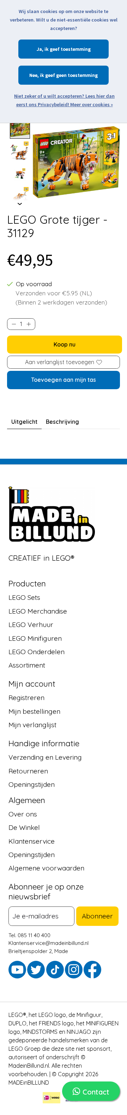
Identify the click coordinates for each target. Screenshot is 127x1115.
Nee (33, 75)
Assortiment (26, 665)
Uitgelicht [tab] (24, 421)
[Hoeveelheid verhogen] (28, 324)
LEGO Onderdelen (36, 651)
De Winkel (24, 827)
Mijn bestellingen (34, 711)
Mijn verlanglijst (32, 725)
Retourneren (28, 770)
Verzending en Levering (45, 757)
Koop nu (64, 344)
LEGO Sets (24, 597)
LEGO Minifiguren (35, 638)
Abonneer (97, 916)
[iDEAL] (51, 1098)
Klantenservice (31, 841)
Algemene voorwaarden (46, 868)
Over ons (22, 813)
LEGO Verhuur (30, 624)
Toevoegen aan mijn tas (63, 379)
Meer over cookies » (91, 104)
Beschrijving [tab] (62, 421)
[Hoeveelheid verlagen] (13, 324)
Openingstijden (31, 784)
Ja (39, 49)
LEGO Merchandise (37, 611)
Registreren (26, 697)
